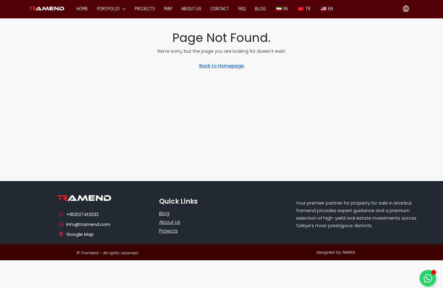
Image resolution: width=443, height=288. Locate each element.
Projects (145, 9)
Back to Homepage (221, 66)
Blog (260, 9)
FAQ (242, 9)
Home (82, 9)
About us (191, 9)
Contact (219, 9)
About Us (169, 222)
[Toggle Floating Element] (427, 278)
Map (168, 9)
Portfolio (108, 9)
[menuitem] (406, 9)
